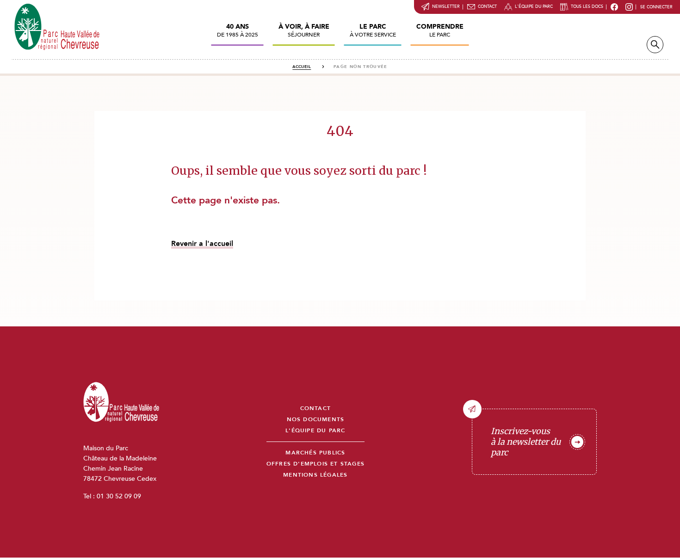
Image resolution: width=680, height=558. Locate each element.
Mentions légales (315, 475)
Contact (487, 6)
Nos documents (316, 419)
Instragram (629, 7)
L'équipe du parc (534, 6)
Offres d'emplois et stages (315, 463)
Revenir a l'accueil (202, 244)
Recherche (655, 44)
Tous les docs (587, 6)
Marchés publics (315, 452)
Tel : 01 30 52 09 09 (112, 496)
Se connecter (656, 7)
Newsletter (446, 6)
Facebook (614, 7)
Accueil (301, 66)
